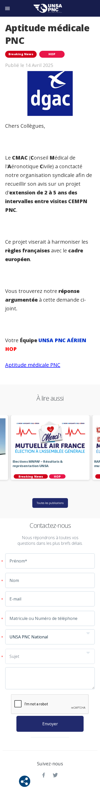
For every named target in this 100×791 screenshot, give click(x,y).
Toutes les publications (50, 503)
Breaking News (20, 54)
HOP (52, 54)
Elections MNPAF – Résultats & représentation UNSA (38, 463)
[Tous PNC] (49, 8)
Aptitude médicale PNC (32, 364)
